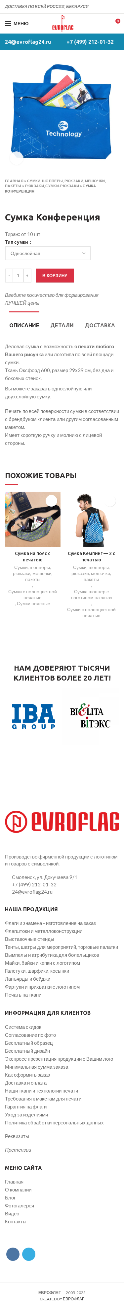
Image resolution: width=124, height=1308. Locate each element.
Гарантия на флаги (26, 1106)
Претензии (18, 1150)
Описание (24, 325)
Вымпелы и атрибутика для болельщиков (52, 955)
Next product (21, 200)
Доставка (100, 325)
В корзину (54, 275)
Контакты (15, 1221)
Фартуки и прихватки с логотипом (42, 987)
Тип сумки (17, 242)
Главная (14, 181)
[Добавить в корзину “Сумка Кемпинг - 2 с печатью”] (110, 501)
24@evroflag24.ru (28, 42)
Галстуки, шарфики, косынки (37, 971)
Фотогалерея (19, 1205)
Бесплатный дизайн (27, 1051)
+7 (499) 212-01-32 (90, 42)
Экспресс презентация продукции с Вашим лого (59, 1059)
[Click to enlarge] (16, 158)
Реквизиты (17, 1136)
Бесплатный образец (29, 1043)
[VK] (107, 6)
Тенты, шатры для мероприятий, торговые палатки (61, 947)
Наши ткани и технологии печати (41, 1091)
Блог (10, 1197)
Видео (12, 1213)
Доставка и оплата (26, 1083)
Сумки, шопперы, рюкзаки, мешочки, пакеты (33, 573)
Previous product (8, 200)
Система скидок (23, 1027)
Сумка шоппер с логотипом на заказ (91, 594)
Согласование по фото (30, 1035)
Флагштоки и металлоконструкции (43, 931)
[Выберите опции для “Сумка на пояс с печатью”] (51, 501)
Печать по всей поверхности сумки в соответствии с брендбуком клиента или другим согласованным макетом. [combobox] (62, 419)
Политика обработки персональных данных (54, 1122)
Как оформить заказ (27, 1075)
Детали (62, 325)
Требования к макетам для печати (43, 1099)
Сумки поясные (33, 603)
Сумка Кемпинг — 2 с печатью (91, 556)
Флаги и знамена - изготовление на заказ (50, 923)
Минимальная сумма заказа (36, 1067)
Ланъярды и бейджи (27, 979)
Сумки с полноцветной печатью (32, 594)
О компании (18, 1189)
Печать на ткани (23, 995)
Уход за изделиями (26, 1114)
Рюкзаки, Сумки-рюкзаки (52, 186)
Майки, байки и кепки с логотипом (42, 963)
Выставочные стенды (29, 939)
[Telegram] (115, 6)
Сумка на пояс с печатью (32, 556)
